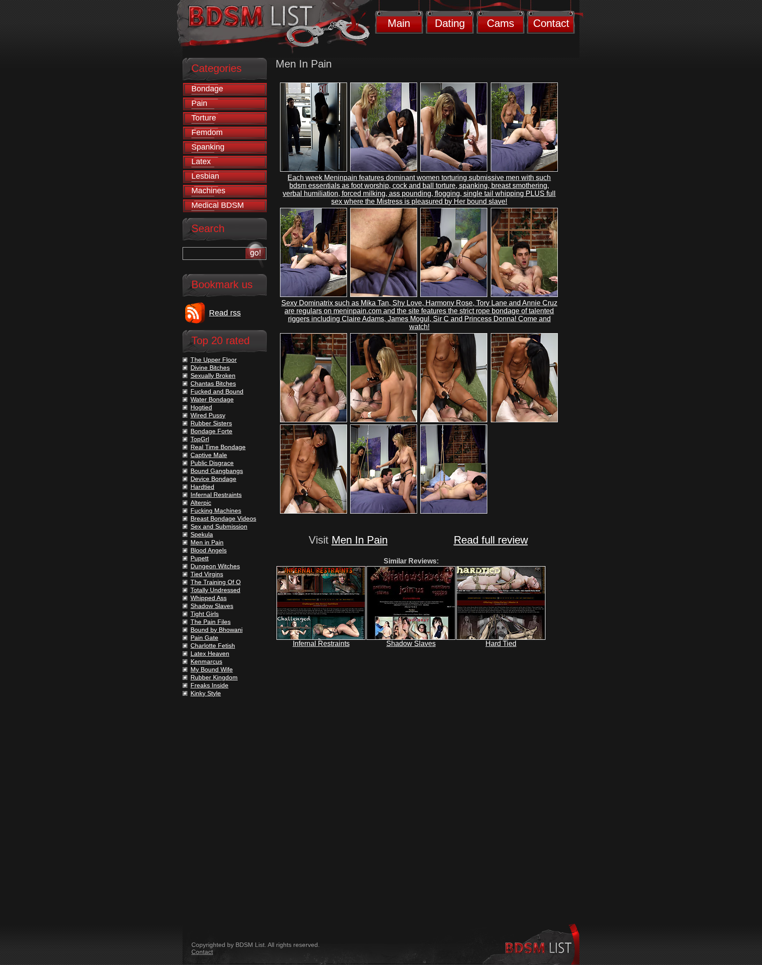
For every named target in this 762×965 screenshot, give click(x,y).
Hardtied (202, 486)
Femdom (207, 132)
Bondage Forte (211, 431)
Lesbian (205, 176)
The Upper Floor (213, 359)
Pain (199, 103)
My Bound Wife (211, 669)
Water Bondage (212, 399)
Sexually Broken (212, 375)
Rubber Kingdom (214, 677)
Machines (208, 190)
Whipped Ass (208, 597)
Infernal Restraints (321, 643)
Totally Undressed (215, 589)
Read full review (491, 540)
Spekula (201, 534)
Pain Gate (204, 637)
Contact (551, 23)
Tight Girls (204, 613)
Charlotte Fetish (212, 645)
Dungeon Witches (215, 566)
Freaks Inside (209, 685)
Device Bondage (213, 478)
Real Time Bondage (218, 447)
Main (399, 23)
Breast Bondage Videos (223, 518)
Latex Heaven (209, 653)
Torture (203, 117)
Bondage (207, 88)
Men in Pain (207, 542)
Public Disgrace (212, 462)
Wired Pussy (207, 415)
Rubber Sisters (211, 423)
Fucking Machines (215, 510)
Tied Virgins (206, 574)
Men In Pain (360, 540)
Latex (201, 161)
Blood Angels (208, 550)
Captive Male (208, 454)
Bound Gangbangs (216, 470)
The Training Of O (215, 582)
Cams (500, 23)
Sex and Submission (218, 526)
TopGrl (199, 439)
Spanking (207, 147)
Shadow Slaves (411, 643)
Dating (450, 23)
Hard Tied (501, 643)
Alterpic (200, 502)
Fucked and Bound (216, 391)
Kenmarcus (206, 661)
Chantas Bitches (213, 383)
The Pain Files (210, 621)
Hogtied (201, 407)
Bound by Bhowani (216, 629)
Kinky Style (205, 693)
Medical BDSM (217, 205)
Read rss (225, 312)
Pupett (199, 558)
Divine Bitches (210, 367)
